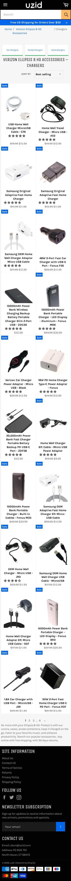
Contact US (9, 763)
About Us (7, 758)
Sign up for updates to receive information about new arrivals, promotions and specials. (32, 815)
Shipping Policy (11, 782)
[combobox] (35, 14)
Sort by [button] (26, 74)
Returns (7, 772)
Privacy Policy (10, 777)
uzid (12, 863)
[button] (17, 136)
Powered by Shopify (25, 863)
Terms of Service (12, 768)
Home (8, 29)
